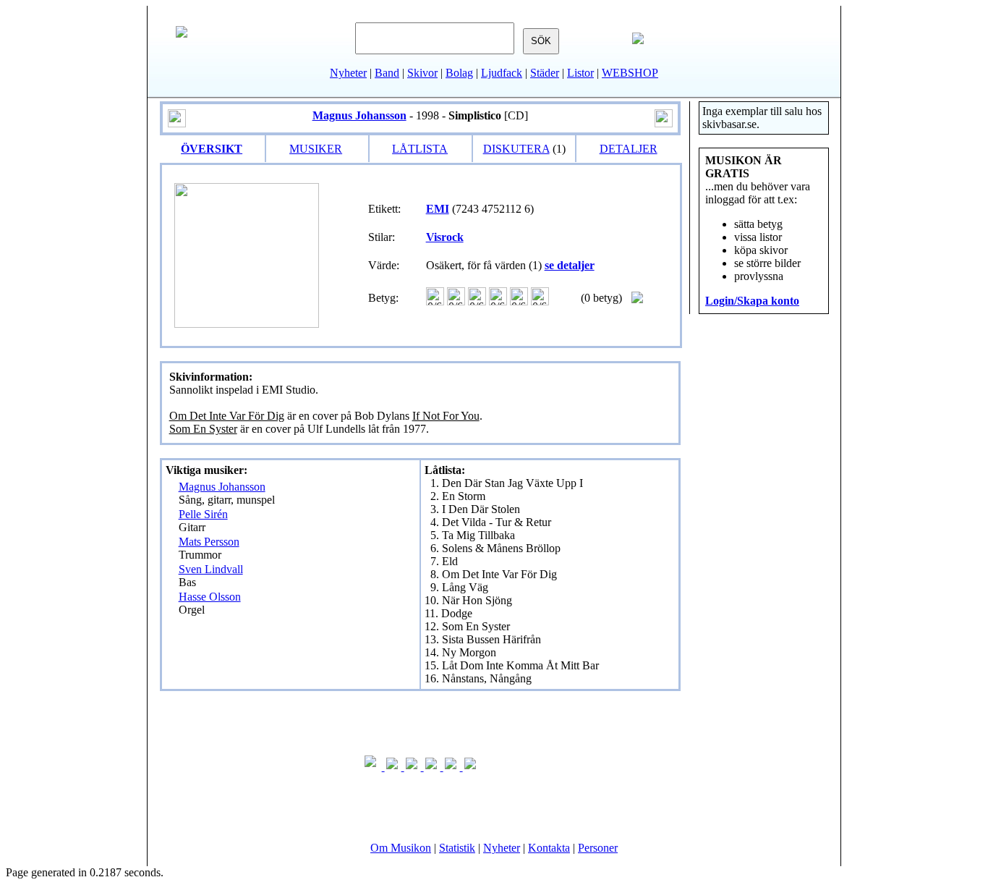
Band (387, 73)
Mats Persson (209, 541)
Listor (580, 73)
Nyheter (348, 73)
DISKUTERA (516, 149)
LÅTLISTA (420, 149)
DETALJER (628, 149)
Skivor (422, 73)
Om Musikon (400, 848)
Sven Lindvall (211, 569)
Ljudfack (501, 73)
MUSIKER (315, 149)
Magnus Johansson (222, 486)
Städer (544, 73)
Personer (598, 848)
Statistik (457, 848)
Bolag (459, 73)
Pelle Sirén (203, 514)
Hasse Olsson (210, 596)
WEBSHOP (630, 73)
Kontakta (549, 848)
